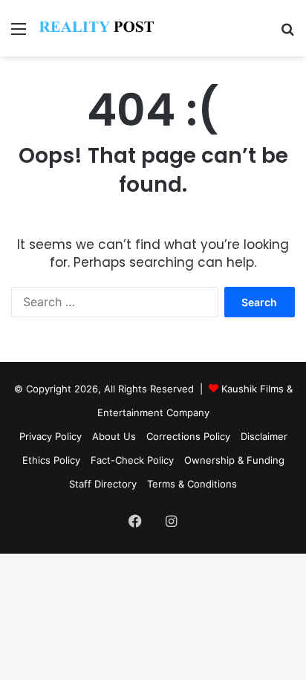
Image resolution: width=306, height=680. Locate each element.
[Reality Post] (96, 28)
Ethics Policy (51, 460)
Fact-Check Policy (132, 460)
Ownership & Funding (234, 460)
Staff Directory (103, 484)
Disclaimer (264, 436)
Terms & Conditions (192, 484)
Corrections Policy (188, 436)
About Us (114, 436)
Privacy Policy (50, 436)
